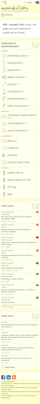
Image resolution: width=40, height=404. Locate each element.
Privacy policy (5, 397)
